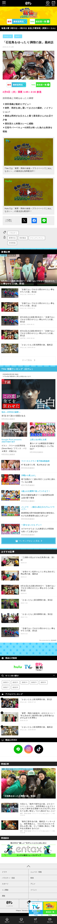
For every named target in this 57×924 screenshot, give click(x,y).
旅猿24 (24, 682)
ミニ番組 (5, 890)
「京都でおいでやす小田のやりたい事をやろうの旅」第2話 (38, 629)
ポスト (24, 220)
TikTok (38, 749)
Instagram (28, 749)
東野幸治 (12, 238)
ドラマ (4, 872)
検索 (28, 906)
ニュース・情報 (36, 872)
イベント (33, 890)
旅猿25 (34, 682)
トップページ (9, 905)
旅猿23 (15, 682)
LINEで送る (44, 220)
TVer (16, 84)
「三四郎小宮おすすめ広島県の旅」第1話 (37, 558)
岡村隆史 (22, 238)
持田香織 (12, 243)
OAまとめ (8, 36)
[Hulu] (40, 21)
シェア (34, 220)
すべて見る (27, 360)
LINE (18, 749)
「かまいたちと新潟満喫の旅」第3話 (37, 600)
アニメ (32, 884)
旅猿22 (6, 682)
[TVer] (17, 21)
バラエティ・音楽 (8, 878)
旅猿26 (43, 682)
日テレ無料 (39, 667)
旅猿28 (15, 687)
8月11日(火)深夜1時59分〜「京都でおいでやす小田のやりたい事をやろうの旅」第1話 (38, 588)
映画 (32, 878)
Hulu (40, 84)
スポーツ (5, 884)
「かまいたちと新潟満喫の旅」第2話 (37, 614)
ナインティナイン (37, 238)
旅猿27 (18, 36)
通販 (3, 896)
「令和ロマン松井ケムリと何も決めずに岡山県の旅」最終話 (38, 573)
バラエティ (13, 233)
